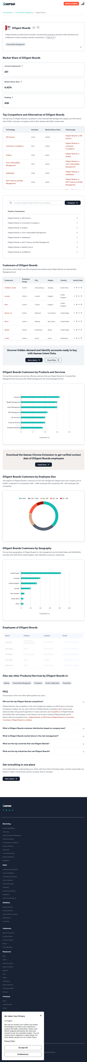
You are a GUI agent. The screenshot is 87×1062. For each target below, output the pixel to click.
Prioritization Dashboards (10, 876)
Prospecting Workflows (9, 891)
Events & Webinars (8, 985)
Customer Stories (7, 936)
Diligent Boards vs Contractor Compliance (72, 146)
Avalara (8, 155)
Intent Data (6, 832)
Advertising (6, 850)
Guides (5, 960)
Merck (6, 321)
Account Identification (9, 828)
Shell (6, 304)
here (60, 709)
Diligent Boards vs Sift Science (40, 717)
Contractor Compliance (14, 146)
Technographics (8, 12)
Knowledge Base (7, 947)
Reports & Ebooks (8, 967)
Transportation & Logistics (10, 914)
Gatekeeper (10, 173)
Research (5, 970)
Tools (4, 974)
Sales (5, 865)
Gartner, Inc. (8, 313)
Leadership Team (7, 1004)
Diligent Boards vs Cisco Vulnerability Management (72, 164)
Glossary (5, 992)
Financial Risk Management (24, 12)
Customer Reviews (8, 940)
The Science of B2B (8, 988)
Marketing (7, 824)
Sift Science (10, 137)
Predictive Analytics (8, 839)
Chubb (6, 338)
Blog (4, 956)
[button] (15, 44)
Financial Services (8, 910)
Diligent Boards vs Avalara (22, 720)
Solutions (6, 902)
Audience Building (8, 846)
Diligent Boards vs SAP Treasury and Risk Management (74, 182)
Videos (5, 977)
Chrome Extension (8, 880)
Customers (7, 928)
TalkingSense (6, 981)
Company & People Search (10, 869)
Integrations (6, 860)
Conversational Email (9, 853)
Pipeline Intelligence (8, 857)
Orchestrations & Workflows (10, 842)
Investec (7, 296)
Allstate (6, 330)
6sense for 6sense (8, 963)
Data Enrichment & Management (12, 835)
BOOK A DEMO (71, 4)
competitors (55, 711)
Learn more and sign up (9, 898)
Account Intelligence (8, 873)
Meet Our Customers (8, 933)
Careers (5, 1008)
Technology (6, 921)
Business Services (8, 907)
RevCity (5, 943)
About (4, 1001)
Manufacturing (7, 918)
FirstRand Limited (10, 288)
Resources (7, 952)
